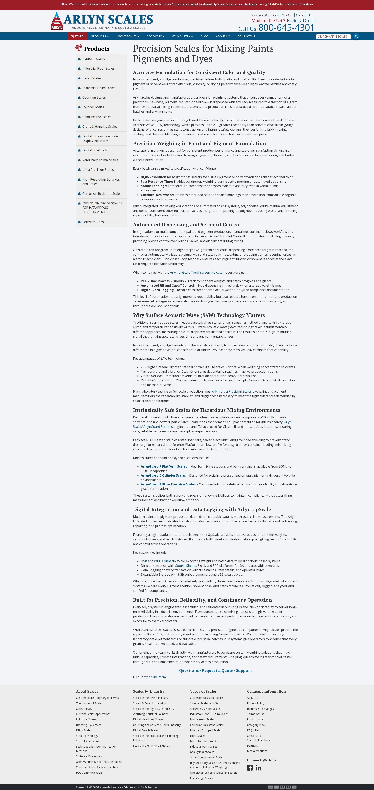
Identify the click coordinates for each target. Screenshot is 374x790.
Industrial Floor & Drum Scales (209, 714)
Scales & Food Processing (149, 703)
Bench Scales (91, 78)
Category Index (256, 725)
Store (78, 36)
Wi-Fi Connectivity (167, 561)
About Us (223, 36)
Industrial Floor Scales (98, 68)
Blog (204, 36)
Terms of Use (255, 714)
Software (154, 36)
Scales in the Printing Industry (151, 745)
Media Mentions (257, 751)
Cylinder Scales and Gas (205, 703)
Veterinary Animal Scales (100, 160)
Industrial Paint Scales (203, 746)
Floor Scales (197, 736)
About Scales (126, 36)
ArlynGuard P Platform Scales (164, 466)
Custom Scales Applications (93, 714)
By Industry (181, 36)
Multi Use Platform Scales (206, 741)
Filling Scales (84, 730)
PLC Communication (89, 772)
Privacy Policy (255, 703)
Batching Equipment (88, 725)
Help (310, 15)
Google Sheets (185, 565)
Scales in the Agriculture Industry (153, 709)
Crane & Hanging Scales (99, 126)
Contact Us (246, 36)
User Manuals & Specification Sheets (99, 762)
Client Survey (84, 709)
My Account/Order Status (265, 15)
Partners (252, 745)
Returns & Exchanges (260, 709)
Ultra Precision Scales (98, 170)
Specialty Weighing (87, 741)
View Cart (287, 15)
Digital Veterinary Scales (148, 719)
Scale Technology (87, 736)
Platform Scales (93, 59)
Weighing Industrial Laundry (150, 714)
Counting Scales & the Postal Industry (157, 725)
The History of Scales (89, 703)
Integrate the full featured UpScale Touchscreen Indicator (216, 4)
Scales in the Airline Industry (150, 698)
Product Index (256, 719)
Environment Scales (202, 719)
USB (144, 561)
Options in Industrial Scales (207, 757)
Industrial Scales (86, 719)
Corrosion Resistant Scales (101, 193)
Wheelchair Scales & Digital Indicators (213, 772)
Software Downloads (89, 756)
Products (99, 36)
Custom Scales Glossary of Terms (97, 698)
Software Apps (93, 222)
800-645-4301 (276, 27)
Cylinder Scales (93, 107)
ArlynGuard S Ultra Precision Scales (168, 484)
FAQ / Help (254, 730)
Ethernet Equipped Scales (206, 730)
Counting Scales (94, 97)
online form (157, 677)
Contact (300, 15)
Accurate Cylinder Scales (205, 709)
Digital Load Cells (95, 150)
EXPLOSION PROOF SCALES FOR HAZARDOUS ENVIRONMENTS (102, 207)
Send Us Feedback (258, 740)
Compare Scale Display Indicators (97, 767)
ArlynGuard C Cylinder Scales (163, 475)
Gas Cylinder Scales (202, 752)
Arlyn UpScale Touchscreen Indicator (197, 272)
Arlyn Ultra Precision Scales (232, 391)
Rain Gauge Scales (201, 778)
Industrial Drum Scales (98, 88)
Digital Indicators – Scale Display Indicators (100, 138)
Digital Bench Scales (146, 730)
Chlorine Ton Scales (96, 117)
